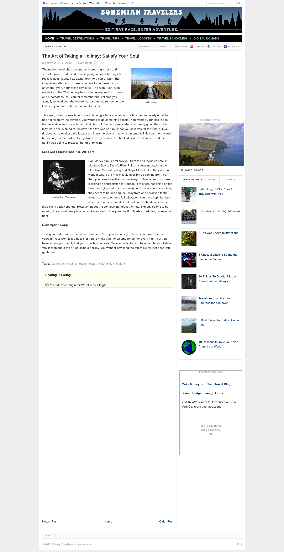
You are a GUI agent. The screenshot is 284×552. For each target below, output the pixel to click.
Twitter (216, 46)
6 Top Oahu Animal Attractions (218, 232)
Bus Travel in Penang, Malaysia (219, 211)
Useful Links (81, 3)
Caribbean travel (62, 263)
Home (46, 3)
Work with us (95, 3)
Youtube (199, 46)
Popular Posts (192, 179)
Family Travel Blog (56, 47)
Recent (212, 179)
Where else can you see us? (119, 3)
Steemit (162, 46)
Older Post (166, 521)
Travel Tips (109, 38)
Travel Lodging (138, 38)
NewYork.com (197, 402)
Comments (228, 179)
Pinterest (145, 46)
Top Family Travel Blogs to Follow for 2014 (210, 429)
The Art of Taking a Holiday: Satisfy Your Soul (90, 56)
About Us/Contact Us (62, 3)
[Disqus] (107, 346)
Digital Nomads (206, 38)
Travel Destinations (75, 39)
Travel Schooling (172, 38)
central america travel (88, 263)
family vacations (115, 263)
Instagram (181, 46)
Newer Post (49, 521)
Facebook (234, 46)
